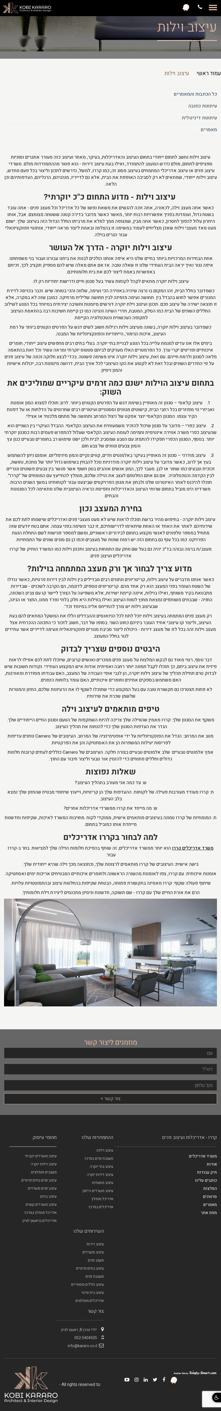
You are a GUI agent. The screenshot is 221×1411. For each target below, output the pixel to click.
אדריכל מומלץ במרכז (41, 1212)
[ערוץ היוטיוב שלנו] (124, 1380)
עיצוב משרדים (93, 1252)
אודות (212, 1164)
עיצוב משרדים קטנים (41, 1204)
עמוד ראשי (208, 73)
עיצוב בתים (48, 1196)
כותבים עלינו (206, 1180)
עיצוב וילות (104, 1150)
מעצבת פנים (94, 1276)
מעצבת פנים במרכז (99, 1158)
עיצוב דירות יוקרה (100, 1174)
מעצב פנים (96, 1260)
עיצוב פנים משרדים (42, 1188)
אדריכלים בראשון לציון (39, 1221)
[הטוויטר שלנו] (153, 1380)
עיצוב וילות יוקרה (44, 1164)
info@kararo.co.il (82, 1346)
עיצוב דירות (95, 1244)
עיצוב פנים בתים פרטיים (39, 1180)
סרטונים (210, 1197)
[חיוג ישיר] (199, 7)
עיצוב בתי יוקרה (101, 1166)
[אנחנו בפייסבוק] (161, 1380)
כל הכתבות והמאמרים (195, 94)
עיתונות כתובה (202, 106)
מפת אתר (209, 1213)
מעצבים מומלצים (44, 1172)
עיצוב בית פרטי (92, 1292)
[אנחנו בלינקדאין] (144, 1380)
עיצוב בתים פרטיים (90, 1268)
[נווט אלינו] (185, 7)
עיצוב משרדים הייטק (97, 1191)
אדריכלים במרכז (101, 1207)
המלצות (210, 1188)
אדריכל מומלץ (102, 1199)
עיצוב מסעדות (102, 1183)
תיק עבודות (207, 1172)
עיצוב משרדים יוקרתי (41, 1156)
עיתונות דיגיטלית (199, 117)
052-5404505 (85, 1338)
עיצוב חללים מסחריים (87, 1284)
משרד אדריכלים (203, 1156)
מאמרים (209, 129)
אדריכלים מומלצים (89, 1301)
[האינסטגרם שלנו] (134, 1380)
